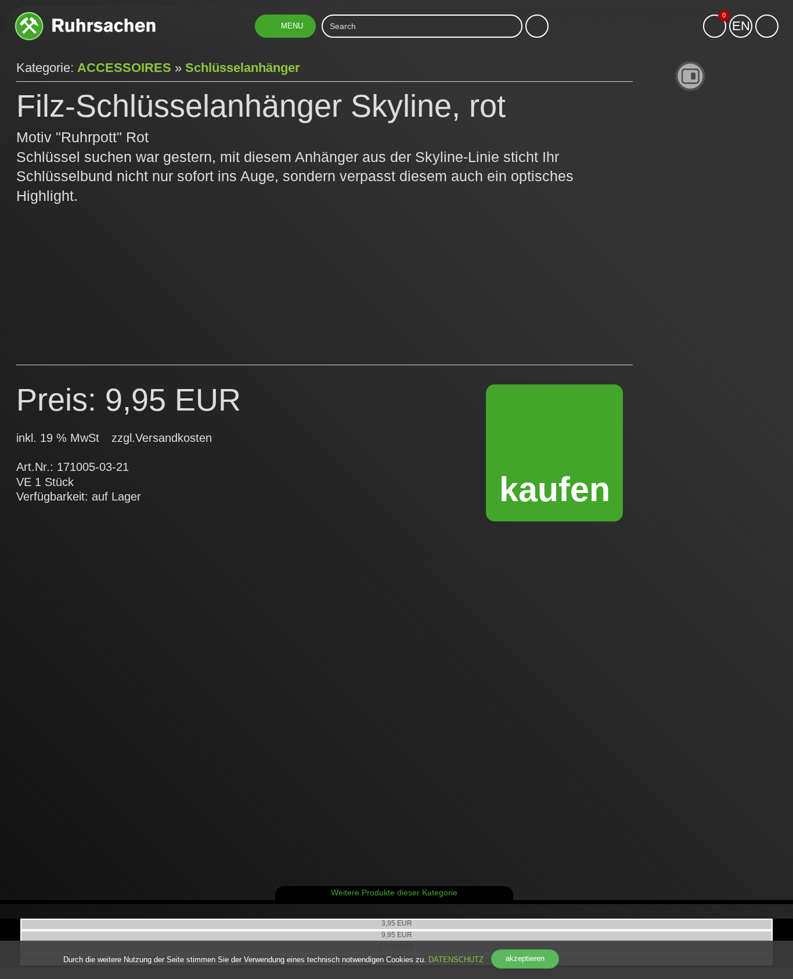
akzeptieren (525, 958)
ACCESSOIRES (124, 67)
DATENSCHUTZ (456, 959)
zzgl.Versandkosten (161, 437)
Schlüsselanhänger (242, 67)
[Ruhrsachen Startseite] (85, 16)
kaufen (554, 489)
